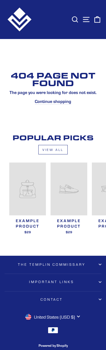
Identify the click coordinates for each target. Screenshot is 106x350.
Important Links (51, 282)
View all (53, 150)
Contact (51, 299)
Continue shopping (53, 101)
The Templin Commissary (51, 264)
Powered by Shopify (53, 345)
